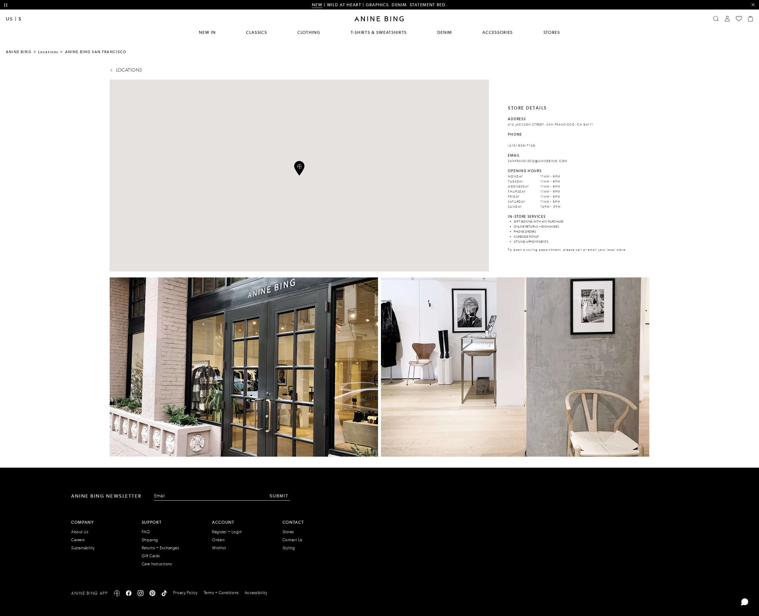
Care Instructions (157, 563)
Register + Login (227, 531)
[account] (727, 18)
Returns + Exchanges (160, 547)
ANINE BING (19, 52)
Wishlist (219, 547)
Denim (444, 32)
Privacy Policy (185, 592)
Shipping (150, 539)
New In (207, 32)
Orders (218, 539)
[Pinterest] (152, 594)
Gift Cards (151, 555)
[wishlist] (739, 19)
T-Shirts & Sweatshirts (379, 32)
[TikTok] (164, 594)
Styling (289, 547)
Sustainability (83, 547)
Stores (551, 32)
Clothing (308, 32)
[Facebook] (129, 594)
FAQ (146, 531)
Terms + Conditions (221, 592)
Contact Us (292, 539)
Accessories (497, 32)
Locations (48, 52)
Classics (256, 32)
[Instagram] (140, 594)
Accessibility (256, 592)
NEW (317, 4)
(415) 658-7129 (521, 145)
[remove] (753, 5)
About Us (79, 531)
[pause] (6, 5)
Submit (279, 495)
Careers (78, 539)
